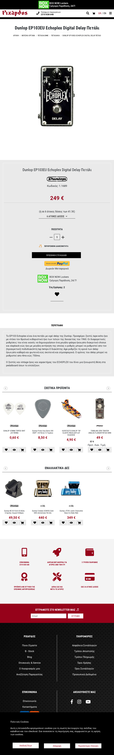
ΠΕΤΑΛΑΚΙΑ (55, 35)
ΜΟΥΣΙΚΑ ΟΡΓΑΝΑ (28, 35)
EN (104, 13)
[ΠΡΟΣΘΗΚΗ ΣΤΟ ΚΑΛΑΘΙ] (22, 450)
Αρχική (16, 35)
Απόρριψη (57, 745)
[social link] (72, 702)
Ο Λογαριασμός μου (29, 668)
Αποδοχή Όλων (25, 745)
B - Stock (29, 651)
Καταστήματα (29, 706)
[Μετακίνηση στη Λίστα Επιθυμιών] (6, 450)
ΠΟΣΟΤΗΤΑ (57, 229)
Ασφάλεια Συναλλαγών (84, 645)
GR (99, 13)
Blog (29, 656)
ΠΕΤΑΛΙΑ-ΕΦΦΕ (43, 35)
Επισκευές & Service (30, 662)
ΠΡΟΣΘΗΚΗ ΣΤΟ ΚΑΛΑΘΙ (56, 255)
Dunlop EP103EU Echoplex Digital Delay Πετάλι (81, 35)
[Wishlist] (57, 294)
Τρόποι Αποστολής (84, 651)
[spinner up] (62, 237)
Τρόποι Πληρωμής (84, 656)
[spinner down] (52, 237)
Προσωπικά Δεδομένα (84, 674)
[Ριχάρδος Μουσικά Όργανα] (14, 13)
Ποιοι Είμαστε (29, 645)
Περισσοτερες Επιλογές (88, 745)
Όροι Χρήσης (84, 662)
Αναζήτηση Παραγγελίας (29, 674)
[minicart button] (93, 13)
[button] (57, 325)
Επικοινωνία (29, 700)
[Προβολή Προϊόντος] (14, 450)
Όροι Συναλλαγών (84, 668)
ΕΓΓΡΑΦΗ (76, 616)
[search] (87, 13)
